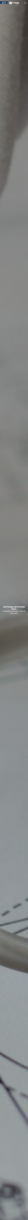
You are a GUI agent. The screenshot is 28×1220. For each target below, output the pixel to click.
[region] (14, 610)
